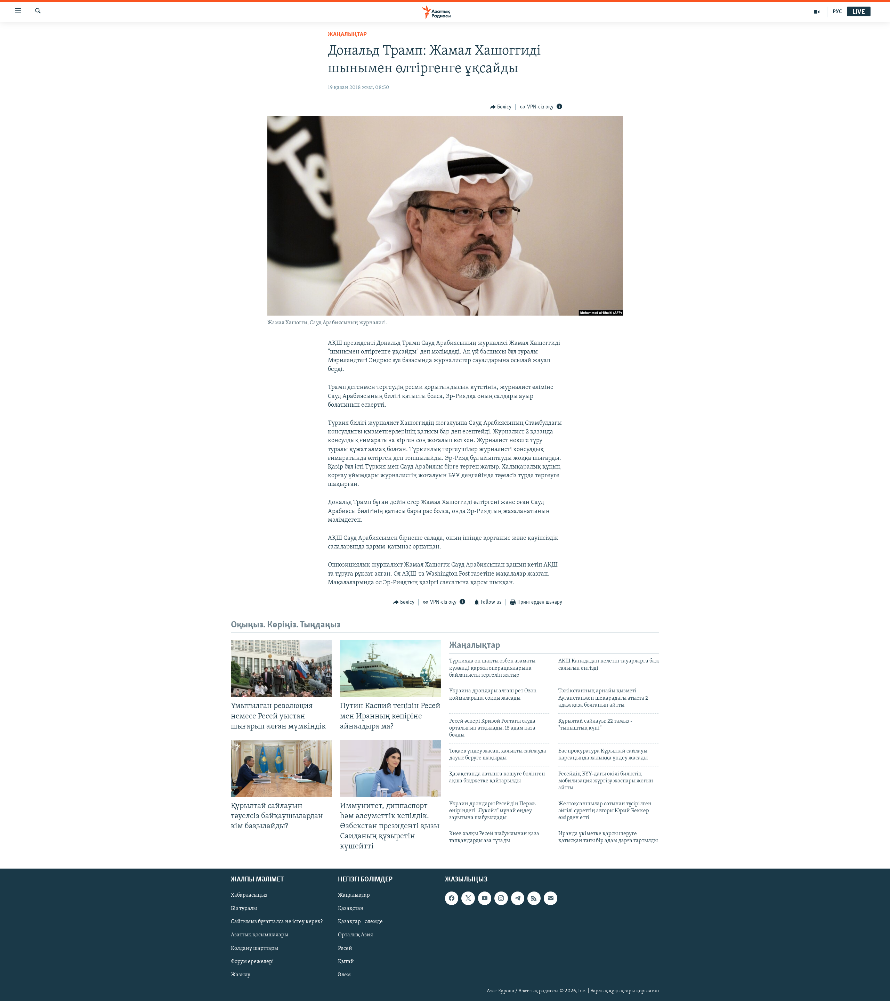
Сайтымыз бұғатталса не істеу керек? (277, 922)
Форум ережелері (252, 961)
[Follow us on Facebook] (451, 898)
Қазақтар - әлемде (360, 922)
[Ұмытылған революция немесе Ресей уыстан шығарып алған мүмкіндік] (281, 668)
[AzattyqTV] (816, 12)
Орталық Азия (355, 935)
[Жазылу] (550, 898)
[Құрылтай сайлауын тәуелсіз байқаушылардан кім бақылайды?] (281, 768)
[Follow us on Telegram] (517, 898)
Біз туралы (244, 908)
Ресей (345, 948)
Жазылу (240, 974)
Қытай (346, 961)
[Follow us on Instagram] (501, 898)
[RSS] (534, 898)
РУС (837, 12)
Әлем (344, 974)
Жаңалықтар (354, 895)
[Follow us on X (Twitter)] (468, 898)
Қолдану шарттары (254, 948)
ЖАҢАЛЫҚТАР (347, 35)
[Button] (501, 107)
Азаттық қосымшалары (259, 935)
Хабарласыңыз (249, 895)
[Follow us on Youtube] (484, 898)
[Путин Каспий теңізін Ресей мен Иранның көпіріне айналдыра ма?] (390, 668)
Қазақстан (351, 908)
